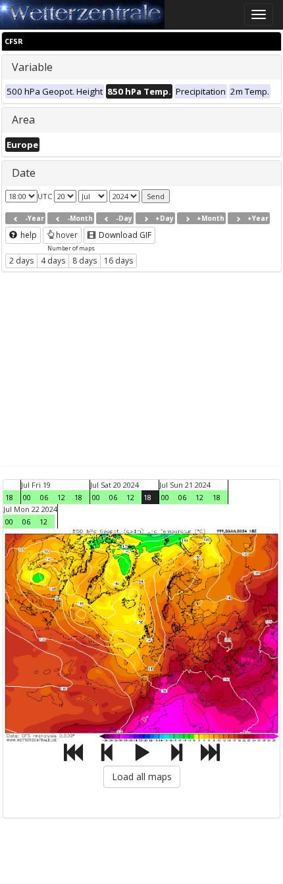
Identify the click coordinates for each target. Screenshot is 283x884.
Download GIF (124, 235)
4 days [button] (53, 260)
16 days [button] (118, 260)
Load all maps (142, 776)
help (27, 235)
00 (27, 497)
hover (67, 235)
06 (44, 497)
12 (61, 497)
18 (9, 497)
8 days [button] (84, 260)
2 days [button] (21, 260)
